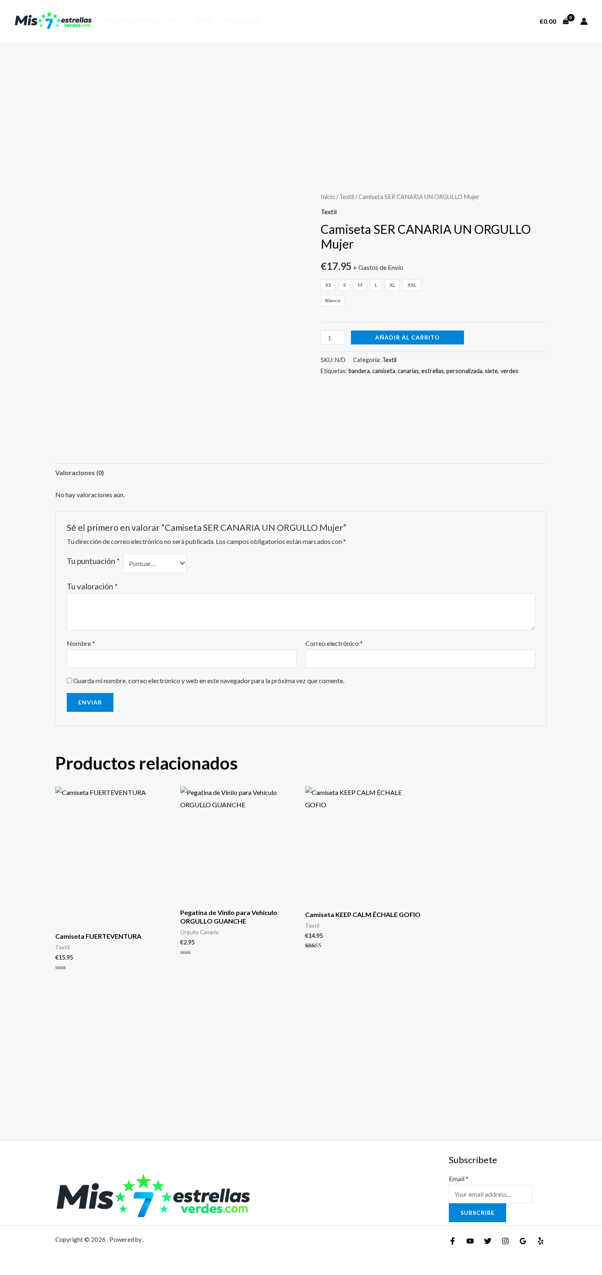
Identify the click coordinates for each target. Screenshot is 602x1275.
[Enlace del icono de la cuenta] (584, 21)
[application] (180, 21)
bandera (359, 370)
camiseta (383, 370)
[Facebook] (452, 1241)
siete (491, 370)
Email (458, 1178)
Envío (205, 21)
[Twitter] (487, 1241)
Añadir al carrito (407, 337)
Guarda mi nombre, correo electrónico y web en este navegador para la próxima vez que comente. (208, 680)
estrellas (432, 370)
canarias (408, 370)
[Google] (523, 1241)
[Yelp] (540, 1241)
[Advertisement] (301, 103)
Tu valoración (92, 586)
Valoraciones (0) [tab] (79, 472)
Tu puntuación (93, 561)
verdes (509, 370)
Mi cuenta (242, 21)
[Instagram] (505, 1241)
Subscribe (477, 1212)
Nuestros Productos (141, 21)
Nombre (81, 643)
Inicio (328, 196)
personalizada (464, 370)
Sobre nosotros (499, 21)
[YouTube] (470, 1241)
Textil (346, 196)
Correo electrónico (334, 643)
